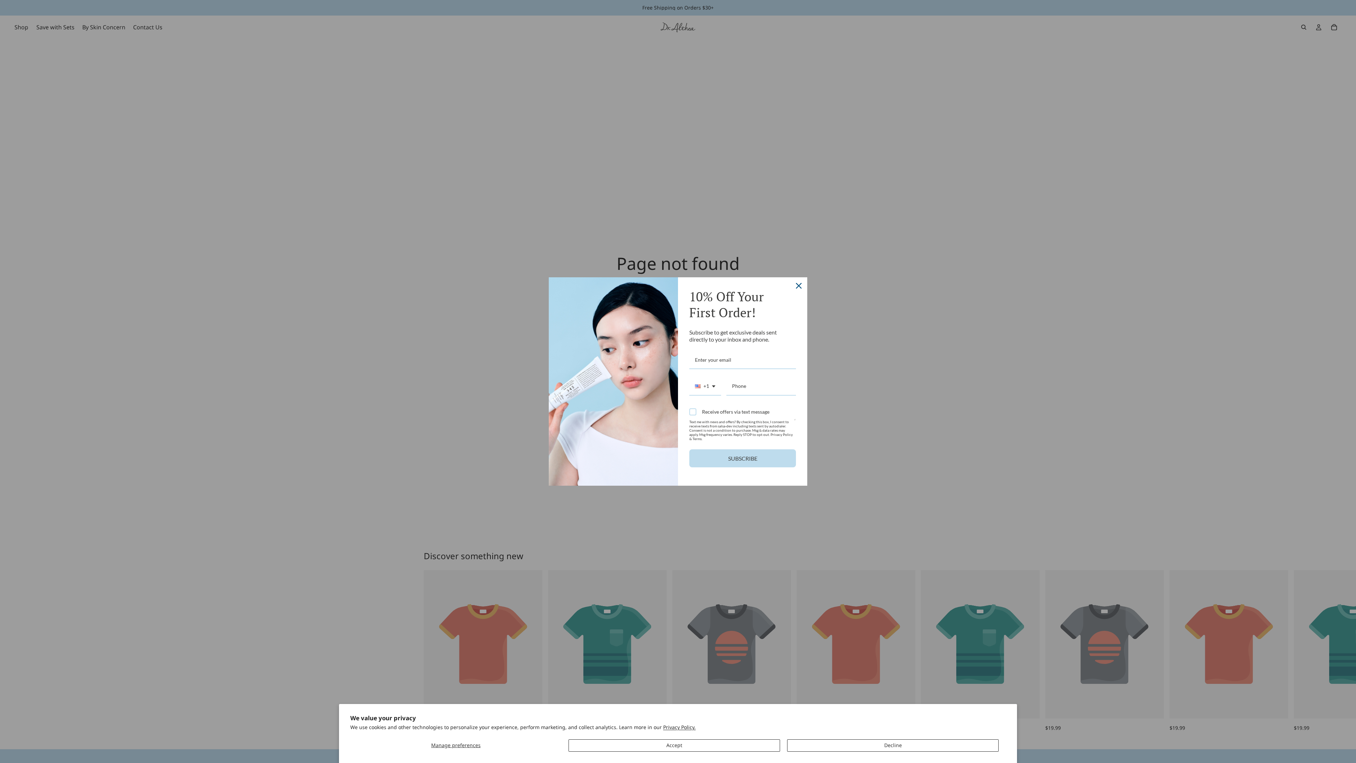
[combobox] (705, 387)
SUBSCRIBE (742, 458)
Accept (674, 745)
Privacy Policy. (679, 727)
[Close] (798, 285)
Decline (893, 745)
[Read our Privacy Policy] (795, 423)
